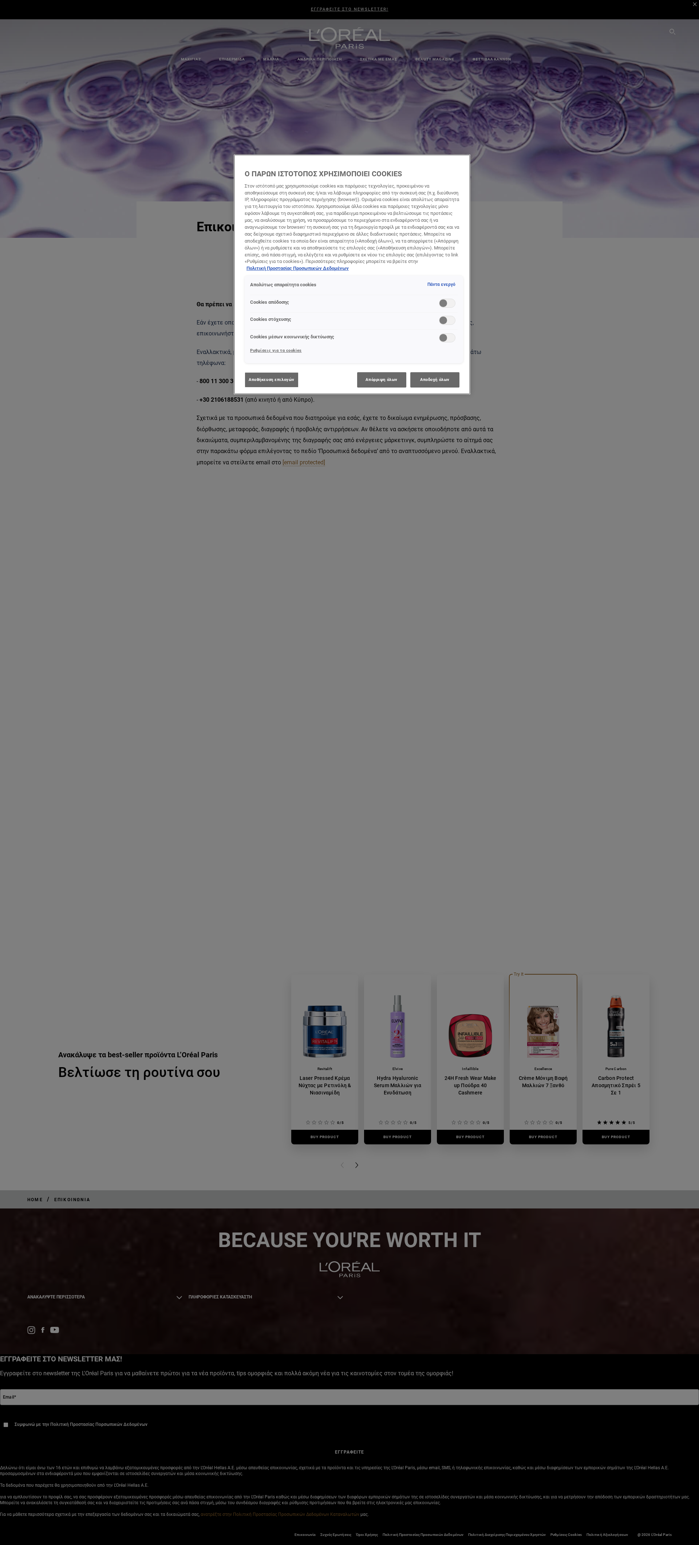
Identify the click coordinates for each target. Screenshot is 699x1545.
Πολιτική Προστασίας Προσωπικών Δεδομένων (297, 268)
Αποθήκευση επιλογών (272, 379)
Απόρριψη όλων (381, 379)
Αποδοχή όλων (435, 379)
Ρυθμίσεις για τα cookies (276, 350)
